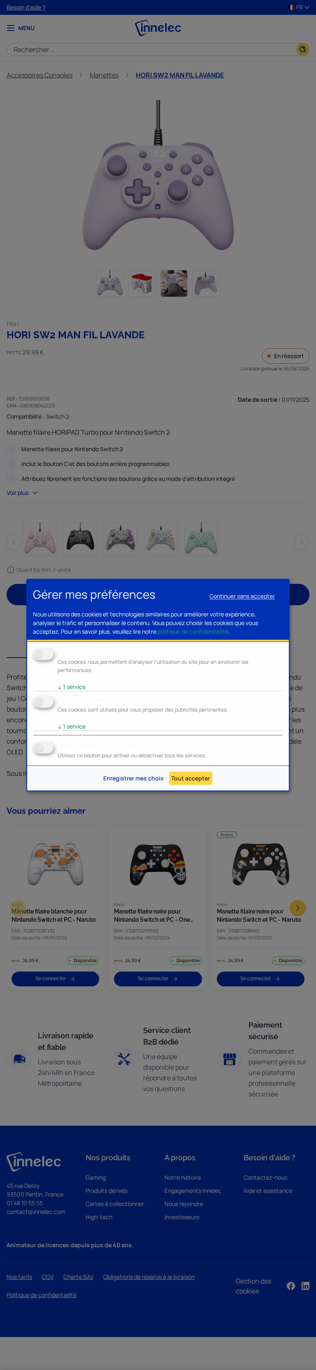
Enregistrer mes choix (133, 778)
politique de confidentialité (193, 631)
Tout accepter (190, 778)
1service (72, 687)
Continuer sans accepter (242, 596)
